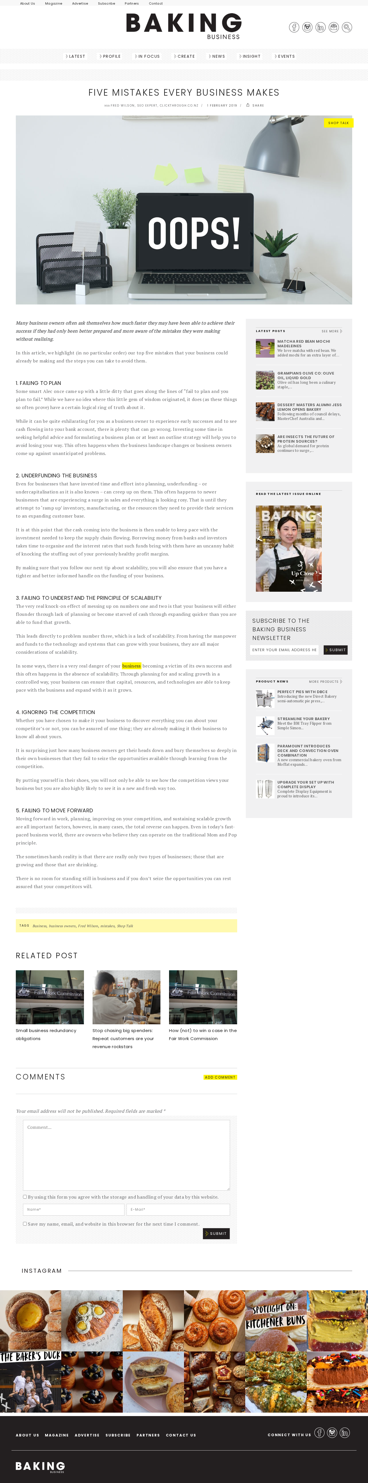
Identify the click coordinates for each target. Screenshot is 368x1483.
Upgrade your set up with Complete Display (305, 785)
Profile (112, 56)
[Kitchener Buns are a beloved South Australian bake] (275, 1320)
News (218, 56)
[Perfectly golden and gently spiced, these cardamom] (30, 1320)
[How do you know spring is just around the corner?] (91, 1382)
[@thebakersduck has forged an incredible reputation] (30, 1382)
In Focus (149, 56)
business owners (62, 926)
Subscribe (106, 3)
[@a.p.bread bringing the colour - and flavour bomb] (337, 1320)
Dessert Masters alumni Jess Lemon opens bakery (309, 407)
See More (331, 331)
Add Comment (220, 1077)
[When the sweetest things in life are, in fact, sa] (275, 1382)
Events (286, 56)
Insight (252, 56)
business (131, 666)
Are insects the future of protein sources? (305, 439)
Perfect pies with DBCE (302, 692)
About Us (27, 3)
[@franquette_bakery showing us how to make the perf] (153, 1320)
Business (39, 926)
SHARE (257, 105)
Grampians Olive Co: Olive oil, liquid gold (305, 376)
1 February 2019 (222, 105)
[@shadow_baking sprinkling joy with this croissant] (337, 1382)
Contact (156, 3)
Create (186, 56)
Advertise (80, 3)
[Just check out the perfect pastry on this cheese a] (153, 1382)
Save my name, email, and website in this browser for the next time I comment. (114, 1224)
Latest (77, 56)
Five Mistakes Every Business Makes (184, 92)
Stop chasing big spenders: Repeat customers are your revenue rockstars (123, 1038)
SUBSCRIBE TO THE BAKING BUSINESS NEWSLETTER (281, 629)
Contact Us (181, 1435)
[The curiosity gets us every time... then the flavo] (91, 1320)
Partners (132, 3)
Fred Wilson (88, 926)
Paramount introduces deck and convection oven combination (308, 750)
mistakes (107, 926)
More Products (324, 682)
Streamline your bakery (303, 719)
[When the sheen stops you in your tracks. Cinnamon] (214, 1320)
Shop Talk (338, 123)
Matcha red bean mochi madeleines (303, 344)
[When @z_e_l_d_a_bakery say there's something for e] (214, 1382)
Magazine (53, 3)
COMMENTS (41, 1077)
